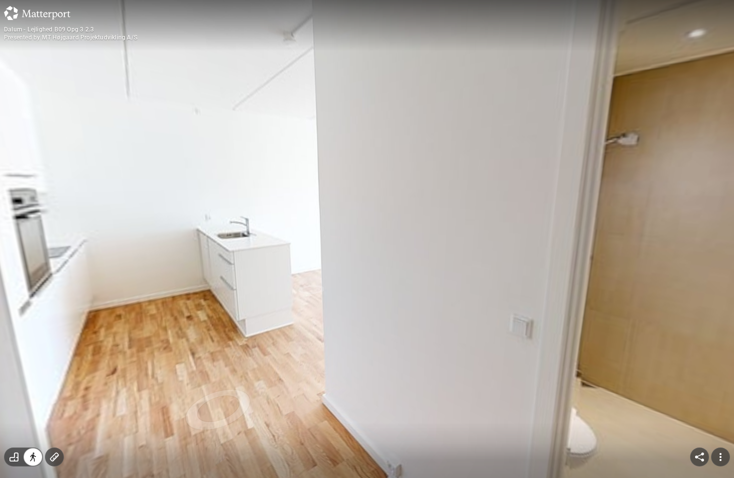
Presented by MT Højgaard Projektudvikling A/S (70, 37)
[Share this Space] (699, 457)
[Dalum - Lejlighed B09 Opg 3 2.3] (367, 239)
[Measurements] (54, 457)
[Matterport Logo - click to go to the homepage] (37, 13)
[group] (23, 457)
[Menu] (720, 457)
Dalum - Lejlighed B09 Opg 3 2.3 (49, 29)
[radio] (13, 457)
